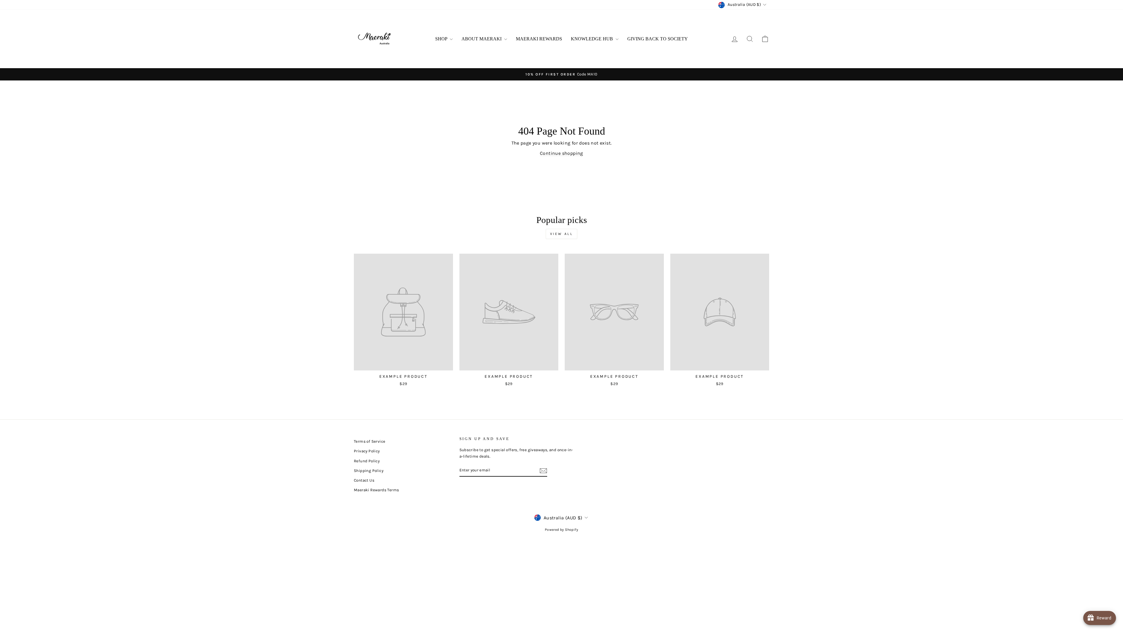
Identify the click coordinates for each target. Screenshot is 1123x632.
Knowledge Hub (592, 38)
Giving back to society (657, 38)
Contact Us (364, 480)
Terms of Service (369, 441)
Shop (441, 38)
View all (561, 234)
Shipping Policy (368, 470)
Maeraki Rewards (539, 38)
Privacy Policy (367, 451)
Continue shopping (561, 153)
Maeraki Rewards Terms (376, 490)
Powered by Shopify (561, 530)
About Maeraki (482, 38)
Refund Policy (367, 461)
